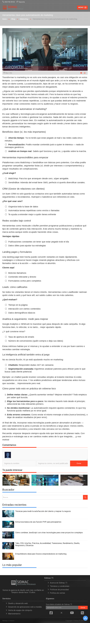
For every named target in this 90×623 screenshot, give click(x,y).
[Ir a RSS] (82, 614)
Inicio (4, 19)
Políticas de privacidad (59, 589)
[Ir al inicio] (13, 10)
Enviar (79, 463)
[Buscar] (85, 497)
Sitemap (5, 620)
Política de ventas (57, 593)
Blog (13, 19)
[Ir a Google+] (72, 614)
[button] (82, 7)
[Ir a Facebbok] (51, 614)
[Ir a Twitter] (61, 614)
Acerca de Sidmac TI (58, 583)
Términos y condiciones (59, 586)
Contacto (11, 620)
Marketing (24, 19)
